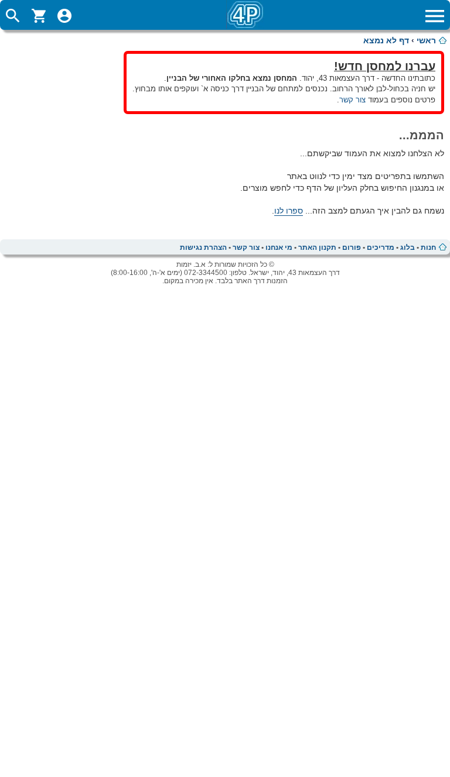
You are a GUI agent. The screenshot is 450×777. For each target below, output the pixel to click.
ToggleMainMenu (434, 16)
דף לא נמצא (386, 40)
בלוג (407, 247)
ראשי (426, 40)
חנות (428, 247)
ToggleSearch (13, 16)
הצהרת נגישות (203, 247)
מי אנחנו (278, 247)
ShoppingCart (39, 16)
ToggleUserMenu (64, 16)
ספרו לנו (288, 210)
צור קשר (352, 99)
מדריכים (380, 247)
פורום (351, 247)
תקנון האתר (317, 247)
